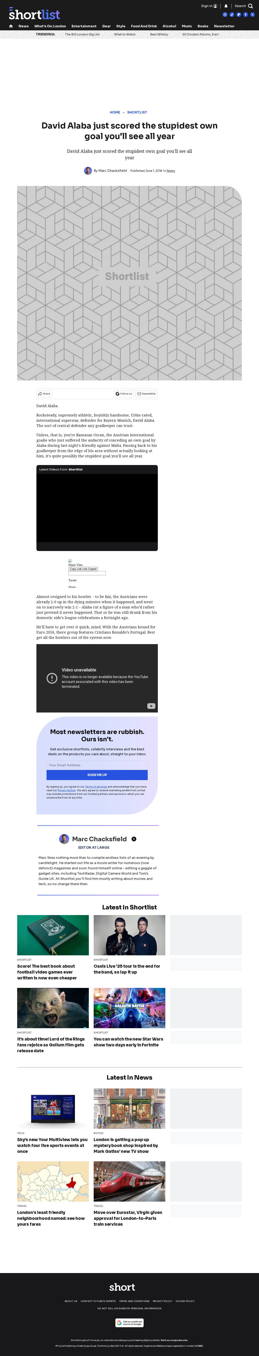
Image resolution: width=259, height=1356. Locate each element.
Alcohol (169, 26)
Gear (106, 26)
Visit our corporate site (174, 1340)
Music (187, 26)
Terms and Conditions (134, 1301)
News (24, 26)
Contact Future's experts (98, 1301)
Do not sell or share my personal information (129, 1308)
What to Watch (125, 34)
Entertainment (84, 26)
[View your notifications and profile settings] (226, 6)
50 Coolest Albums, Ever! (201, 34)
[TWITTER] (135, 839)
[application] (97, 508)
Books (203, 26)
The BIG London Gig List (82, 34)
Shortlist (137, 112)
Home (115, 112)
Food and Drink (144, 26)
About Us (71, 1301)
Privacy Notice (66, 790)
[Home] (11, 26)
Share (46, 393)
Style (120, 26)
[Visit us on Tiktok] (231, 14)
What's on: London (50, 26)
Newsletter (224, 26)
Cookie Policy (185, 1301)
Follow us (126, 393)
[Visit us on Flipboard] (238, 14)
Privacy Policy (162, 1301)
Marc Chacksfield (112, 171)
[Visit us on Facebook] (245, 14)
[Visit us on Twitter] (252, 14)
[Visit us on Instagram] (225, 14)
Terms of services (96, 786)
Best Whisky (159, 34)
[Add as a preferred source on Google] (129, 1322)
